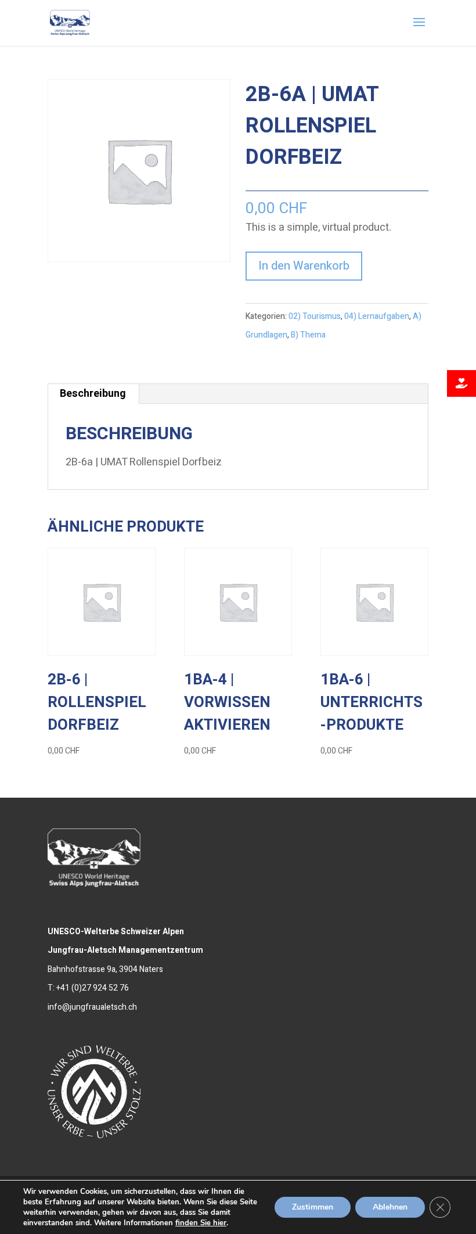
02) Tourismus (315, 316)
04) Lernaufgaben (376, 316)
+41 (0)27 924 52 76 (92, 988)
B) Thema (308, 335)
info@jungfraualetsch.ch (92, 1007)
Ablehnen (390, 1207)
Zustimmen (312, 1207)
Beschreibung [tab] (93, 393)
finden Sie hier (200, 1223)
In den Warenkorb (303, 265)
